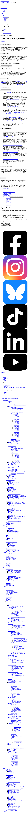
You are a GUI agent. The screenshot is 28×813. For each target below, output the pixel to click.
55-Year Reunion (14, 765)
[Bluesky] (15, 303)
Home (4, 29)
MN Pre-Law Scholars (10, 551)
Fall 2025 (8, 599)
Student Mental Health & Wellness (18, 625)
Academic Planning (12, 607)
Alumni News (11, 751)
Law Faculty (8, 563)
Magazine (5, 22)
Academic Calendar (10, 523)
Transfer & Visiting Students (11, 542)
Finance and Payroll (12, 714)
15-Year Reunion (14, 756)
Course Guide (8, 475)
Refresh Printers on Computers (20, 640)
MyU (4, 5)
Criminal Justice (11, 509)
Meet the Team (14, 407)
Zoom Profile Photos (18, 741)
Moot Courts (11, 485)
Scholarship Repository (10, 559)
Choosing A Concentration (19, 611)
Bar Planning (11, 618)
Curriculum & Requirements (9, 192)
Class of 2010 (16, 435)
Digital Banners (14, 686)
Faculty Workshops (12, 697)
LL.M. (9, 406)
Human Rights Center (12, 491)
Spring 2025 (8, 600)
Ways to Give (8, 770)
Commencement (14, 628)
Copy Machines (14, 704)
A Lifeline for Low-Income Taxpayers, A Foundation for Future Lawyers (16, 788)
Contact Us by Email (5, 229)
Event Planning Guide (18, 627)
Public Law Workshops (16, 701)
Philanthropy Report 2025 (11, 785)
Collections (8, 565)
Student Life (10, 624)
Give (4, 10)
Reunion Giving (9, 773)
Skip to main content (5, 1)
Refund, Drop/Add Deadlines (17, 606)
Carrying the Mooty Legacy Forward (16, 786)
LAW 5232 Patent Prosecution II (10, 131)
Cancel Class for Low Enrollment (18, 660)
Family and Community (10, 591)
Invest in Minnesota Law (13, 792)
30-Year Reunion (14, 759)
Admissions (5, 17)
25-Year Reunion (14, 758)
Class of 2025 (8, 198)
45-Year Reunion (14, 763)
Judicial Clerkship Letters (16, 681)
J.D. (9, 402)
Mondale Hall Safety (7, 385)
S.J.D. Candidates (14, 444)
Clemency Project (12, 489)
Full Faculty (10, 555)
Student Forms (11, 655)
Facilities (10, 703)
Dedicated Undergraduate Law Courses (19, 471)
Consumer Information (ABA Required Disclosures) (14, 387)
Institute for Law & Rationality (14, 494)
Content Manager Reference (17, 724)
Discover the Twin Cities (13, 550)
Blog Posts (13, 463)
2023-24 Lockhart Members (14, 779)
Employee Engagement (16, 720)
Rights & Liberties (9, 593)
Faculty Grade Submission (16, 667)
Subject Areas (11, 476)
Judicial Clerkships (12, 576)
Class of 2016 (16, 428)
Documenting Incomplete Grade (17, 666)
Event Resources (14, 690)
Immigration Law (11, 515)
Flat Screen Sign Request (16, 732)
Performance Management (16, 722)
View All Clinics (9, 594)
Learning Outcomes (15, 403)
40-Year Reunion (14, 762)
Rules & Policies (11, 631)
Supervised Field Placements (14, 482)
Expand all (3, 41)
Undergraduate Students (13, 470)
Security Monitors (17, 709)
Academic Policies (15, 632)
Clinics (4, 21)
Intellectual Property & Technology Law (16, 516)
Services (7, 564)
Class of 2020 (8, 203)
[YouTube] (15, 370)
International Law (12, 517)
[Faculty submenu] (6, 18)
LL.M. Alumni (14, 415)
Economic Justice (9, 590)
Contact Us (5, 378)
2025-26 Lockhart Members (14, 782)
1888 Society (13, 772)
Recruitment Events (12, 533)
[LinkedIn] (15, 352)
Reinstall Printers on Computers (20, 641)
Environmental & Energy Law (14, 510)
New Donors (11, 797)
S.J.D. (9, 442)
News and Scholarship (13, 672)
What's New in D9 (17, 727)
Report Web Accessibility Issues (12, 398)
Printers (12, 737)
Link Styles (16, 729)
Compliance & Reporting (16, 718)
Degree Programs (6, 31)
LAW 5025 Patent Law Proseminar (10, 159)
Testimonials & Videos (7, 194)
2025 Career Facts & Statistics (14, 570)
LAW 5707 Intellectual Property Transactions (12, 136)
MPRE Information (15, 619)
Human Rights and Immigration (12, 592)
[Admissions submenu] (8, 17)
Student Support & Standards (17, 634)
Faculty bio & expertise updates (17, 675)
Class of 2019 (8, 205)
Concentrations (9, 504)
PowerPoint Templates (15, 694)
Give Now (8, 769)
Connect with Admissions (13, 531)
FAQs (12, 468)
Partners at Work (11, 803)
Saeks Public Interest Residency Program (16, 503)
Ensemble (10, 483)
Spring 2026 (8, 598)
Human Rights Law (12, 514)
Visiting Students (11, 546)
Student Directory (12, 629)
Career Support (14, 469)
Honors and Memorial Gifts (14, 806)
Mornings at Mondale (15, 745)
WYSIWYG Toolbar (18, 731)
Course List (10, 477)
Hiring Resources (14, 721)
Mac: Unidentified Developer (20, 649)
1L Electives (16, 612)
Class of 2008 (16, 437)
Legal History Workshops (16, 700)
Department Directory (7, 386)
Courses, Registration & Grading (17, 473)
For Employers (9, 579)
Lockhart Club (9, 778)
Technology (10, 723)
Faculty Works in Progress (16, 699)
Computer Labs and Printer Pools (18, 636)
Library (4, 19)
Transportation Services (16, 710)
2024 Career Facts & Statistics (14, 571)
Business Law (11, 507)
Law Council (11, 622)
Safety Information (15, 708)
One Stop (5, 4)
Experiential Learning (10, 480)
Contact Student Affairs (13, 656)
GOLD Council (11, 750)
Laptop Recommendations (16, 652)
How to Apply (6, 190)
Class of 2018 (16, 426)
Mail (12, 706)
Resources (13, 738)
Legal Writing (11, 487)
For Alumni (8, 583)
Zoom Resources (14, 739)
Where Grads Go (9, 569)
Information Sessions (12, 530)
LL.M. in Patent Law (12, 464)
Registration (10, 605)
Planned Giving (11, 771)
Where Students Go (7, 193)
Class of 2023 (8, 200)
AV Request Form (14, 683)
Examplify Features (18, 646)
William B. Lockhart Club (13, 795)
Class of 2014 (16, 430)
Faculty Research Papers (11, 558)
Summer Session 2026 (13, 478)
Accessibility (11, 677)
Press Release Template (16, 689)
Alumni (7, 743)
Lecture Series (9, 524)
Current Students (6, 196)
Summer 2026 (9, 597)
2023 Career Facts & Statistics (14, 572)
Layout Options (17, 730)
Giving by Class (11, 793)
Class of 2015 (16, 429)
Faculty (4, 18)
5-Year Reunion (14, 754)
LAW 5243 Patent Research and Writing (11, 117)
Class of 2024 (8, 199)
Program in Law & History (13, 497)
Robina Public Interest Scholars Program (16, 502)
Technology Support (12, 635)
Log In (4, 380)
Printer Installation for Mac (19, 638)
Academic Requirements (13, 604)
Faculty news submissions (16, 673)
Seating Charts (14, 661)
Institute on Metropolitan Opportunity (16, 495)
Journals (7, 522)
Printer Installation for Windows (20, 639)
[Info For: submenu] (7, 24)
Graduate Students (12, 474)
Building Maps (14, 713)
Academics (5, 15)
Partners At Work (9, 775)
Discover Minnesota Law (11, 549)
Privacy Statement (4, 398)
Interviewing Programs (13, 580)
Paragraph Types (17, 728)
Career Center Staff (10, 585)
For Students (8, 584)
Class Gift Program (12, 784)
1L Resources (14, 608)
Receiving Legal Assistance (11, 587)
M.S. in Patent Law (7, 33)
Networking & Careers (13, 747)
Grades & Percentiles (12, 581)
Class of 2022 (8, 201)
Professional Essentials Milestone (15, 577)
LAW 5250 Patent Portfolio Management (11, 106)
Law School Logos (15, 688)
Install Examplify (17, 647)
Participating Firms (12, 777)
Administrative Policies (15, 633)
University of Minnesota (12, 395)
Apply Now (3, 372)
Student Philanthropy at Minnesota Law (16, 807)
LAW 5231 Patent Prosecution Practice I (11, 99)
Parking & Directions (7, 384)
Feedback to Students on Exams (17, 668)
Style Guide (13, 696)
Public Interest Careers (13, 578)
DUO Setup (13, 734)
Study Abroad (8, 519)
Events (4, 377)
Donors (9, 776)
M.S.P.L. (7, 536)
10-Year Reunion (14, 755)
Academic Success (15, 613)
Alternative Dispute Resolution (14, 505)
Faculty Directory (9, 553)
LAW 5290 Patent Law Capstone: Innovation (12, 145)
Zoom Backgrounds (18, 742)
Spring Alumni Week (12, 752)
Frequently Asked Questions (17, 412)
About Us (8, 566)
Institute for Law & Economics (14, 492)
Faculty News (8, 556)
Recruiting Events (14, 441)
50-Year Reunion (14, 764)
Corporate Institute (12, 490)
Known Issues (16, 725)
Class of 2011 (16, 434)
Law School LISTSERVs (16, 736)
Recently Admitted (9, 766)
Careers (4, 20)
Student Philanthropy (10, 783)
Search (14, 2)
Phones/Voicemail (14, 707)
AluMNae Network (12, 749)
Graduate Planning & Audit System (18, 617)
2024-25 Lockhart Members (14, 780)
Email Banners (14, 687)
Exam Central (14, 614)
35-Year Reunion (14, 761)
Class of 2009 (16, 436)
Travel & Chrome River (16, 716)
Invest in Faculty (11, 791)
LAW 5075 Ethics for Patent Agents (10, 152)
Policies (10, 679)
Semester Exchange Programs (14, 521)
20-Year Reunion (14, 757)
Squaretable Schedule (15, 702)
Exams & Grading (12, 665)
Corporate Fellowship (12, 574)
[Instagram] (15, 279)
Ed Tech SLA (14, 735)
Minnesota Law (4, 8)
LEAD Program (14, 413)
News (4, 375)
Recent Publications (10, 557)
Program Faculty (6, 195)
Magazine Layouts (15, 693)
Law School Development (11, 810)
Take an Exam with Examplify (20, 651)
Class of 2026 (16, 416)
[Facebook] (15, 254)
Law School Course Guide (7, 182)
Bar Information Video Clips (17, 621)
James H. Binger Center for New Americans (17, 496)
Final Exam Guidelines (15, 669)
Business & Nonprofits (10, 588)
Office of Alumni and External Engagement (17, 748)
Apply (4, 11)
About (4, 379)
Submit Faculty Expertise (19, 676)
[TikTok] (15, 328)
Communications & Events (13, 682)
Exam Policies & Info (18, 615)
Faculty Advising (17, 610)
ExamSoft (13, 642)
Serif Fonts (13, 695)
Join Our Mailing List (15, 440)
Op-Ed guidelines (14, 674)
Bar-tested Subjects (15, 620)
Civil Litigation (11, 508)
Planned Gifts (11, 804)
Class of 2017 (16, 427)
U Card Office (14, 711)
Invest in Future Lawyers (13, 790)
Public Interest (9, 501)
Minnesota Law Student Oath (20, 405)
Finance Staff (13, 715)
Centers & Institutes (10, 488)
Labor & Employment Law (14, 518)
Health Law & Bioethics (13, 512)
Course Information (12, 659)
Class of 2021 (8, 202)
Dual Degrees (11, 467)
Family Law (10, 511)
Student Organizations (15, 626)
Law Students (8, 562)
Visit (9, 529)
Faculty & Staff (9, 658)
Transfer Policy (11, 545)
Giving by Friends (12, 799)
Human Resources (12, 717)
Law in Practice (11, 484)
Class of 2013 (16, 432)
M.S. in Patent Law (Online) (14, 462)
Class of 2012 (16, 433)
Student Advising (11, 680)
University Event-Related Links (17, 691)
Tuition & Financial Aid (13, 532)
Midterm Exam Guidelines (16, 670)
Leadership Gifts (11, 796)
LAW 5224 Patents (7, 92)
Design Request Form (15, 684)
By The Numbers (9, 547)
